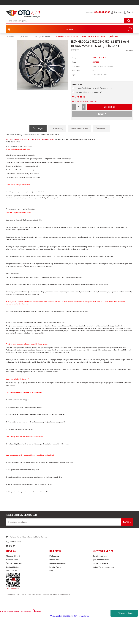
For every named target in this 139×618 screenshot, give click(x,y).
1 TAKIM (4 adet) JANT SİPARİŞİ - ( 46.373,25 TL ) (93, 88)
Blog (51, 571)
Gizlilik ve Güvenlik (100, 563)
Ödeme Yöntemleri (13, 563)
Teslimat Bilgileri (12, 567)
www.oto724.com (22, 328)
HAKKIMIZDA (55, 560)
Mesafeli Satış (12, 560)
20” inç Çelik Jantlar (100, 58)
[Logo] (23, 13)
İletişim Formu (55, 567)
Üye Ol (129, 12)
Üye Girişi (118, 12)
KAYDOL (127, 522)
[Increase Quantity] (84, 107)
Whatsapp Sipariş (126, 613)
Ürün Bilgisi (38, 128)
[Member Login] (112, 12)
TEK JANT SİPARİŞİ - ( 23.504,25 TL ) (88, 92)
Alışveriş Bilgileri (13, 556)
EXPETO (96, 62)
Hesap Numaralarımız (58, 563)
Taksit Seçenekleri (79, 128)
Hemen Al (102, 114)
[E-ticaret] (69, 616)
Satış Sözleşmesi (100, 556)
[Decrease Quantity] (74, 107)
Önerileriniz (101, 128)
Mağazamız (54, 556)
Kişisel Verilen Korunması (103, 567)
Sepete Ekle (109, 107)
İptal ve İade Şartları (101, 560)
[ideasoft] (55, 616)
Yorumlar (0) (57, 128)
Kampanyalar (11, 571)
